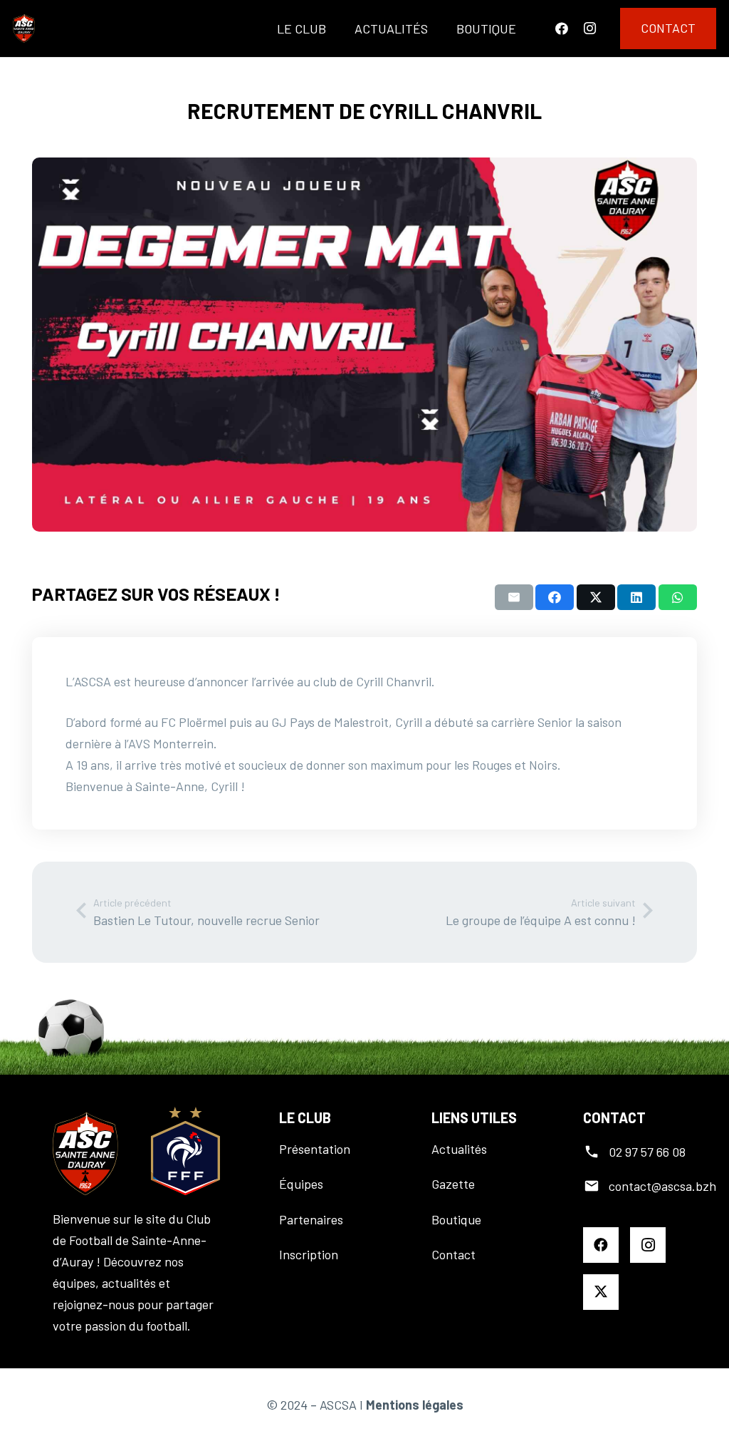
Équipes (301, 1184)
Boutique (456, 1219)
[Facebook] (562, 28)
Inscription (308, 1254)
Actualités (459, 1149)
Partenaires (311, 1219)
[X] (601, 1292)
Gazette (453, 1184)
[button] (337, 28)
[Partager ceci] (554, 597)
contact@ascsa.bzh (662, 1186)
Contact (453, 1254)
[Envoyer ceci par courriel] (514, 597)
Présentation (314, 1149)
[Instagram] (589, 28)
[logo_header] (24, 28)
